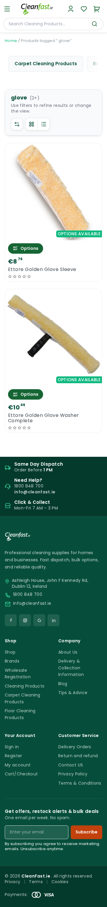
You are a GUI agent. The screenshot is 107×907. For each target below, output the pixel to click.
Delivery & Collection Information (71, 667)
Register (13, 756)
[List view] (44, 124)
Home (11, 40)
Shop (10, 652)
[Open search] (94, 23)
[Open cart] (96, 8)
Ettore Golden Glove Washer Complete (43, 418)
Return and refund (78, 756)
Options (29, 248)
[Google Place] (39, 620)
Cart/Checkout (21, 774)
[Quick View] (54, 235)
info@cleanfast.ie (32, 603)
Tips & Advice (72, 693)
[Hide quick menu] (100, 885)
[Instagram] (25, 620)
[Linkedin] (53, 620)
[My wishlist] (83, 8)
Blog (62, 684)
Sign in (12, 747)
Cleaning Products (24, 686)
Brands (12, 661)
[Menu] (7, 9)
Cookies (59, 882)
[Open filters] (17, 124)
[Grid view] (31, 124)
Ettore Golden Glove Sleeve (42, 269)
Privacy (12, 882)
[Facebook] (11, 620)
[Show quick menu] (95, 899)
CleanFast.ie (36, 876)
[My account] (70, 8)
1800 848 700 (27, 594)
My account (18, 765)
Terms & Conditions (79, 783)
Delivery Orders (74, 747)
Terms (36, 882)
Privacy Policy (72, 774)
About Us (68, 652)
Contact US (70, 765)
